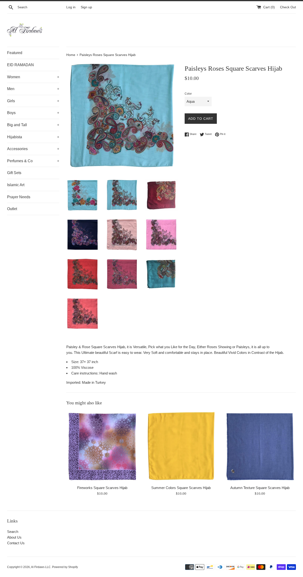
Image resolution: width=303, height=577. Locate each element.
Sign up (86, 7)
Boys (33, 113)
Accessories (33, 149)
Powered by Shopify (65, 567)
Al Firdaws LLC (41, 567)
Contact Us (16, 543)
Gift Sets (14, 173)
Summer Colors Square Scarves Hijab (181, 488)
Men (33, 89)
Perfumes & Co (33, 161)
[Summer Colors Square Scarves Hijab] (181, 447)
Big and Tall (33, 125)
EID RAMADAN (20, 65)
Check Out (288, 7)
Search (12, 532)
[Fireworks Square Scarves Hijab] (102, 447)
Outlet (12, 209)
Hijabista (33, 137)
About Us (14, 537)
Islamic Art (15, 185)
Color (188, 93)
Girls (33, 101)
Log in (71, 7)
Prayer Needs (18, 197)
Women (33, 77)
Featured (14, 53)
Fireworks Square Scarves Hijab (102, 488)
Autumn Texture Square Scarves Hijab (260, 488)
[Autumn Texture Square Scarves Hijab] (260, 447)
